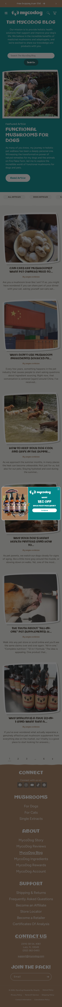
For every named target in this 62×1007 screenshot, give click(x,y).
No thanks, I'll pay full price (17, 514)
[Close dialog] (58, 489)
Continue (44, 510)
